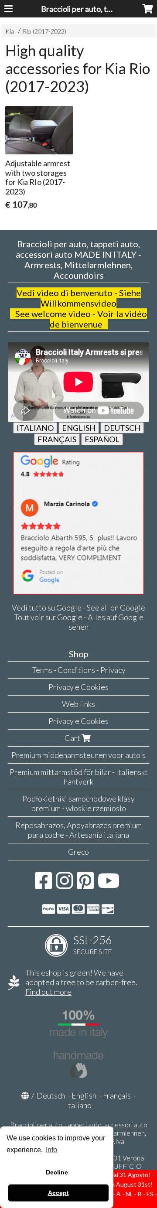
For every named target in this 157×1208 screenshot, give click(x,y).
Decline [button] (57, 1172)
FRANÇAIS (57, 439)
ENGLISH (79, 428)
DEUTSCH (122, 428)
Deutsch (51, 1095)
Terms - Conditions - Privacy (79, 670)
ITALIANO (35, 428)
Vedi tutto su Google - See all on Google (78, 607)
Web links (78, 704)
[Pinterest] (85, 885)
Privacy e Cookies (78, 687)
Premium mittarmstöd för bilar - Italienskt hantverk (79, 776)
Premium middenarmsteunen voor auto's (78, 755)
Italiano (79, 1105)
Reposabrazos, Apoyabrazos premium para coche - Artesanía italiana (78, 829)
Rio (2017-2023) (44, 31)
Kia (9, 31)
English (84, 1095)
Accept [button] (58, 1192)
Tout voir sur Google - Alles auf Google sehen (78, 621)
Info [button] (51, 1149)
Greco (78, 852)
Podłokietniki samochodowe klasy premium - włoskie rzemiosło (78, 803)
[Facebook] (43, 885)
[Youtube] (109, 885)
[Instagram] (64, 885)
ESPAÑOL (102, 439)
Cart (73, 738)
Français (117, 1095)
